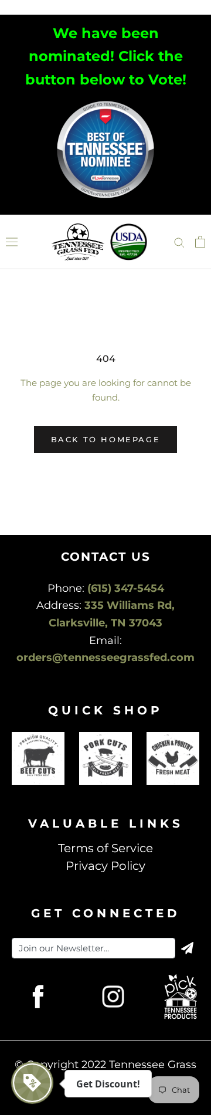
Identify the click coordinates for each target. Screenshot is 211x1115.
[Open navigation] (12, 242)
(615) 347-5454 (125, 588)
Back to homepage (106, 439)
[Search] (179, 241)
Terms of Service (105, 848)
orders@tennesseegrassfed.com (105, 657)
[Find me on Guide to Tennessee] (105, 102)
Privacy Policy (105, 866)
